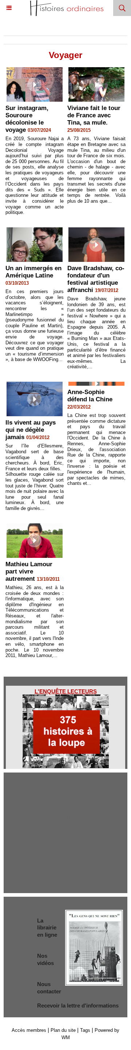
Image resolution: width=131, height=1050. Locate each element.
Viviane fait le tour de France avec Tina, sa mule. (93, 115)
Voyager (82, 28)
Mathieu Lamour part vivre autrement (28, 571)
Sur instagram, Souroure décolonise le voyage (26, 119)
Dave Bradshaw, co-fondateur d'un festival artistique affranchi (95, 279)
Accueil (15, 28)
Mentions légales (65, 817)
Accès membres (29, 1030)
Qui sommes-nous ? (65, 796)
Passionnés (48, 28)
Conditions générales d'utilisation (65, 860)
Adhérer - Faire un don (65, 839)
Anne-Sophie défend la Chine (89, 396)
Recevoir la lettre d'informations (78, 1005)
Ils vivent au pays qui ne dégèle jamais (30, 430)
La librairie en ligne (47, 927)
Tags (85, 1030)
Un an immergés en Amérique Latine (33, 272)
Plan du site (63, 1030)
